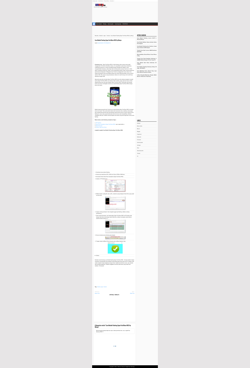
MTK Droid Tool (99, 125)
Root (138, 147)
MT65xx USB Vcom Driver (101, 127)
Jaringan (139, 145)
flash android (99, 23)
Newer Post (97, 293)
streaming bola (118, 23)
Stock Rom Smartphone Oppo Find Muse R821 (105, 124)
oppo (102, 286)
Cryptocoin (139, 134)
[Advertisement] (133, 12)
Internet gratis (140, 142)
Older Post (132, 293)
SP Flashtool (98, 122)
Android (98, 286)
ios (137, 156)
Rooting (104, 23)
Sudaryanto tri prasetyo (104, 43)
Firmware (139, 139)
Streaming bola (140, 150)
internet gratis (110, 23)
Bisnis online (139, 126)
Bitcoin (138, 128)
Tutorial (105, 286)
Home (93, 23)
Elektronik (139, 136)
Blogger (138, 131)
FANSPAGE (125, 23)
